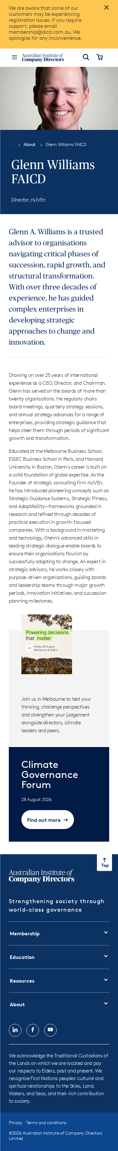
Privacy (15, 1122)
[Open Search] (86, 58)
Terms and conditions (46, 1122)
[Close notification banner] (104, 10)
